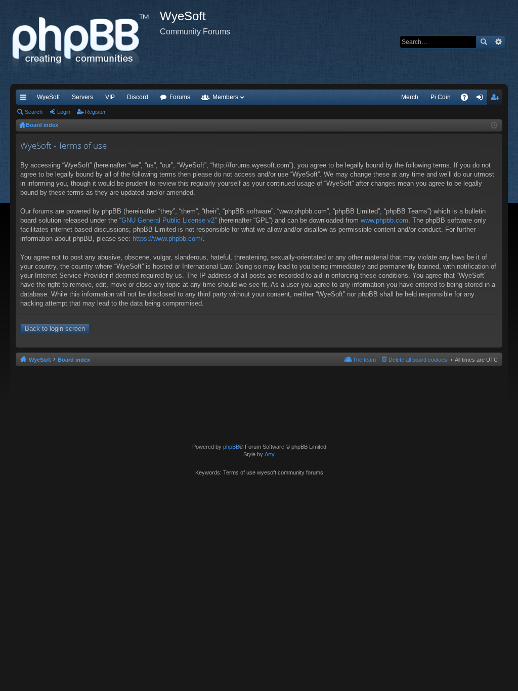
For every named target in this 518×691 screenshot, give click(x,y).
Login (63, 112)
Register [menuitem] (496, 99)
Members (225, 97)
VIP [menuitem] (110, 97)
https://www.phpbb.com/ (168, 238)
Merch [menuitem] (409, 97)
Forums (179, 97)
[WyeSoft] (85, 42)
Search (483, 42)
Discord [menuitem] (137, 97)
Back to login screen (55, 328)
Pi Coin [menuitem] (440, 97)
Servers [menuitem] (82, 97)
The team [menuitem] (364, 360)
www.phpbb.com (384, 220)
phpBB (231, 447)
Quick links (25, 99)
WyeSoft (48, 97)
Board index (74, 360)
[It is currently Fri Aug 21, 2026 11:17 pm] (494, 125)
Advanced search (498, 42)
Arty (270, 454)
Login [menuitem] (481, 99)
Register (95, 112)
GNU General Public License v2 (167, 220)
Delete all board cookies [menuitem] (417, 360)
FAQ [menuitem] (467, 99)
